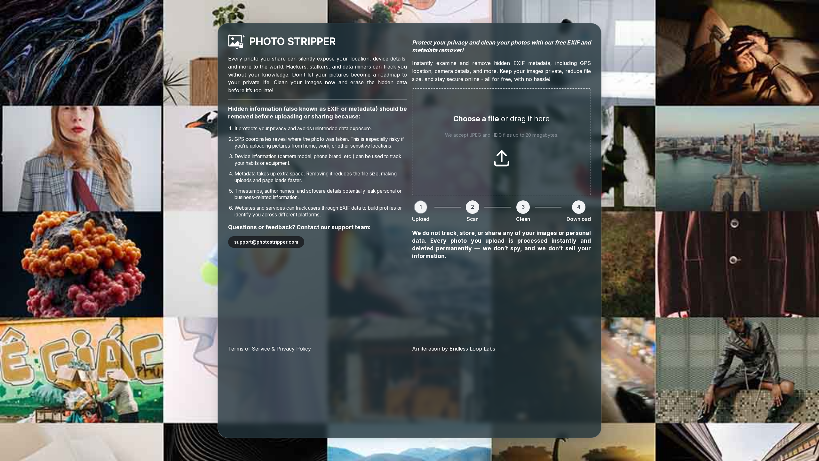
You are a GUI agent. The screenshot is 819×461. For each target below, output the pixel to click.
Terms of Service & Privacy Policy (269, 348)
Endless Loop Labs (472, 348)
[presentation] (501, 141)
